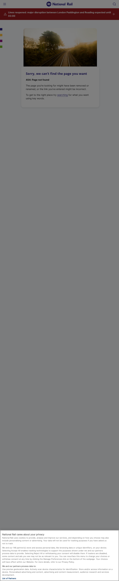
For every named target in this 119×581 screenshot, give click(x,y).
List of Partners (9, 578)
